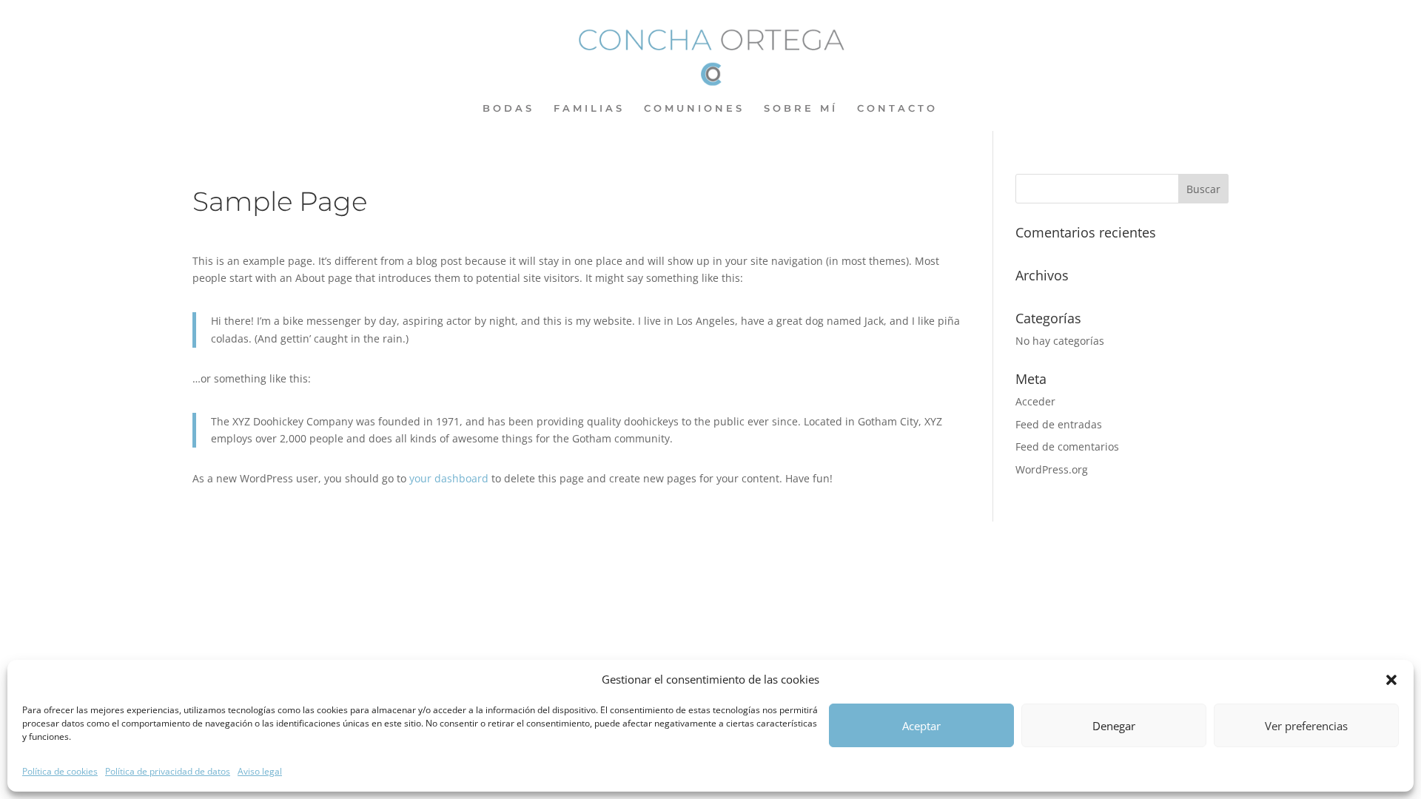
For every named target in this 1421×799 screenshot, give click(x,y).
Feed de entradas (1058, 424)
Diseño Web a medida (465, 541)
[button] (1391, 679)
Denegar (1113, 725)
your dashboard (448, 478)
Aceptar (921, 725)
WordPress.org (1051, 469)
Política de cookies (60, 771)
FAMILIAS (589, 108)
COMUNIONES (694, 108)
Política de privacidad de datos (167, 771)
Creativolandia (686, 541)
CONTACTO (897, 108)
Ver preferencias (1306, 725)
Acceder (1035, 401)
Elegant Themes (297, 541)
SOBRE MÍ (801, 108)
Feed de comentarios (1067, 446)
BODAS (508, 108)
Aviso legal (260, 771)
